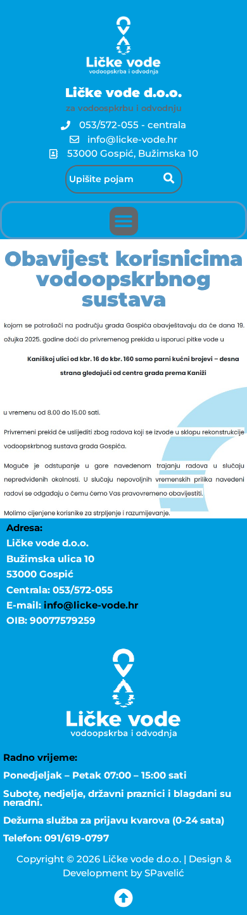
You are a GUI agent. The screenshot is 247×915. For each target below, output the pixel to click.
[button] (124, 221)
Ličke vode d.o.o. (123, 92)
